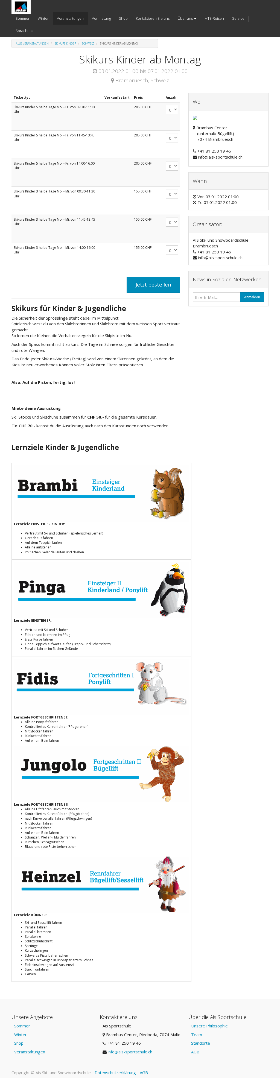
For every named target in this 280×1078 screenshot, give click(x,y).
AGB (195, 1051)
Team (196, 1034)
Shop (19, 1043)
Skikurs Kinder (65, 43)
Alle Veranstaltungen (32, 43)
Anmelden (252, 297)
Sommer (22, 1026)
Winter (20, 1034)
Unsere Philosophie (209, 1026)
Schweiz (88, 43)
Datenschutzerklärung (115, 1072)
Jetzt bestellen (153, 284)
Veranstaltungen (29, 1051)
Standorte (200, 1043)
